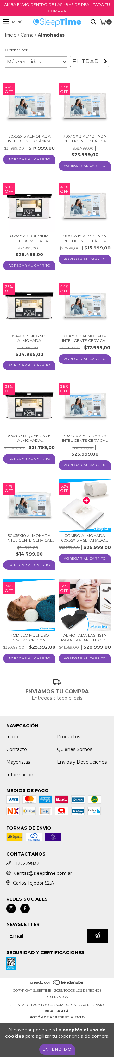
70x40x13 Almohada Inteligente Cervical (85, 438)
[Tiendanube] (57, 984)
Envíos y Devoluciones (82, 762)
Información (19, 775)
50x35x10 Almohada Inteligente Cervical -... (29, 538)
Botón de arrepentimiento (57, 1017)
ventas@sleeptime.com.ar (43, 873)
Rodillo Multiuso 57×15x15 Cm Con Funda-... (29, 637)
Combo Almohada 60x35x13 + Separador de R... (84, 538)
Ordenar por (16, 49)
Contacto (16, 749)
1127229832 (26, 863)
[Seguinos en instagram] (11, 908)
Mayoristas (18, 762)
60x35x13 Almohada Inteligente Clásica (29, 138)
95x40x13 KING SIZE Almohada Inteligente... (29, 338)
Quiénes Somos (74, 749)
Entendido (57, 1049)
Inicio (10, 35)
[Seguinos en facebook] (25, 908)
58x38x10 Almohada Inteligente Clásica (84, 238)
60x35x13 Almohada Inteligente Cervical (85, 338)
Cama (27, 35)
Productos (68, 737)
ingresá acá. (57, 1011)
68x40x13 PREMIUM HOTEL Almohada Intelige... (29, 238)
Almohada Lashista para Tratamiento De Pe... (84, 637)
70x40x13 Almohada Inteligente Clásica (84, 138)
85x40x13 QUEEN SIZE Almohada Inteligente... (29, 438)
